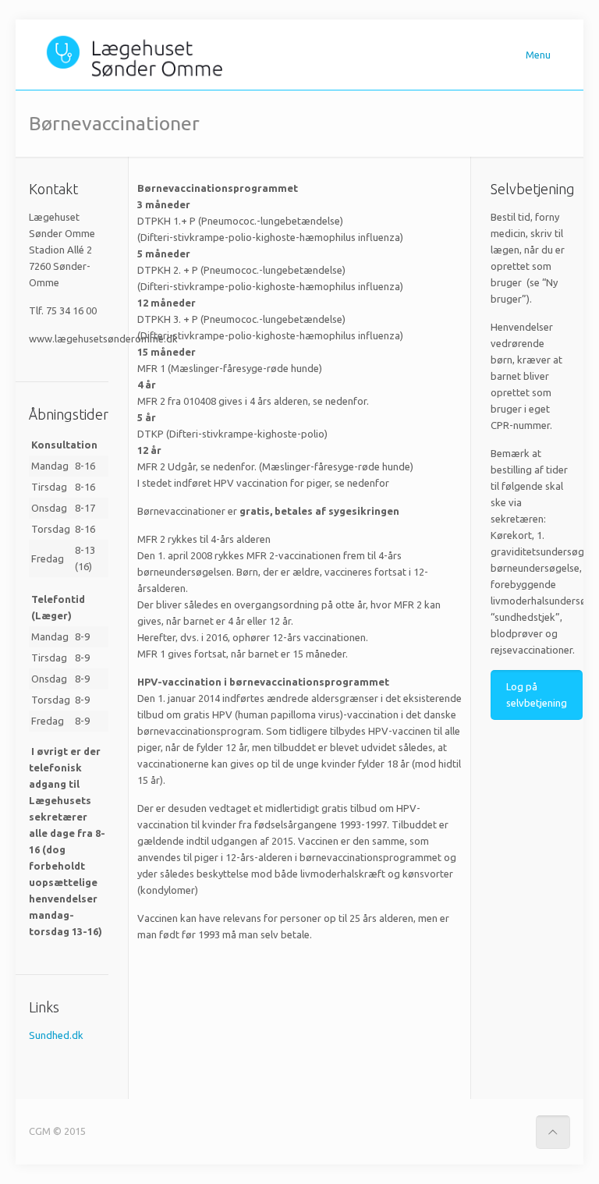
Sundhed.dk (56, 1035)
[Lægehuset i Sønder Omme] (138, 54)
